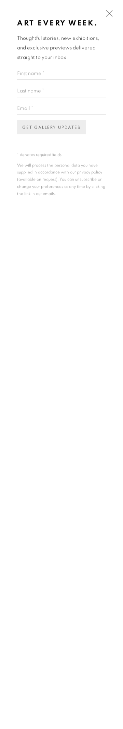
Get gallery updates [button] (51, 127)
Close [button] (107, 16)
